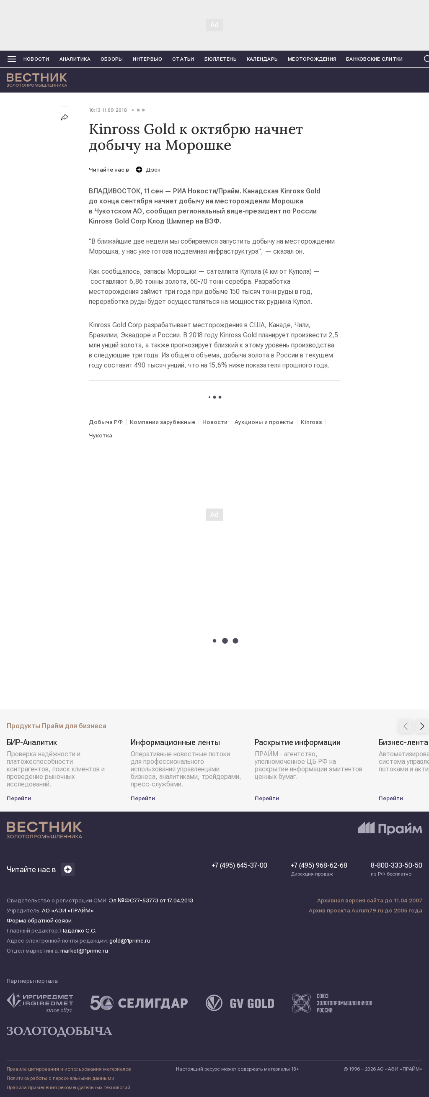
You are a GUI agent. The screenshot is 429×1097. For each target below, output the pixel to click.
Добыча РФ (106, 422)
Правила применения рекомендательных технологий (68, 1087)
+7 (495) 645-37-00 (239, 865)
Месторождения (312, 59)
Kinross (311, 422)
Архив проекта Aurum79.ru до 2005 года (365, 910)
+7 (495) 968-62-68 (319, 869)
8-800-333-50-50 (396, 869)
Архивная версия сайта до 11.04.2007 (369, 900)
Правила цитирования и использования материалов (69, 1069)
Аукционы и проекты (264, 422)
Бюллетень (220, 59)
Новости (36, 59)
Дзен (153, 169)
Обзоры (112, 59)
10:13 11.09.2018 (108, 110)
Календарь (262, 59)
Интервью (147, 59)
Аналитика (74, 59)
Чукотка (100, 435)
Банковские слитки (374, 59)
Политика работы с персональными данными (60, 1078)
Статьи (183, 59)
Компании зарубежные (162, 422)
